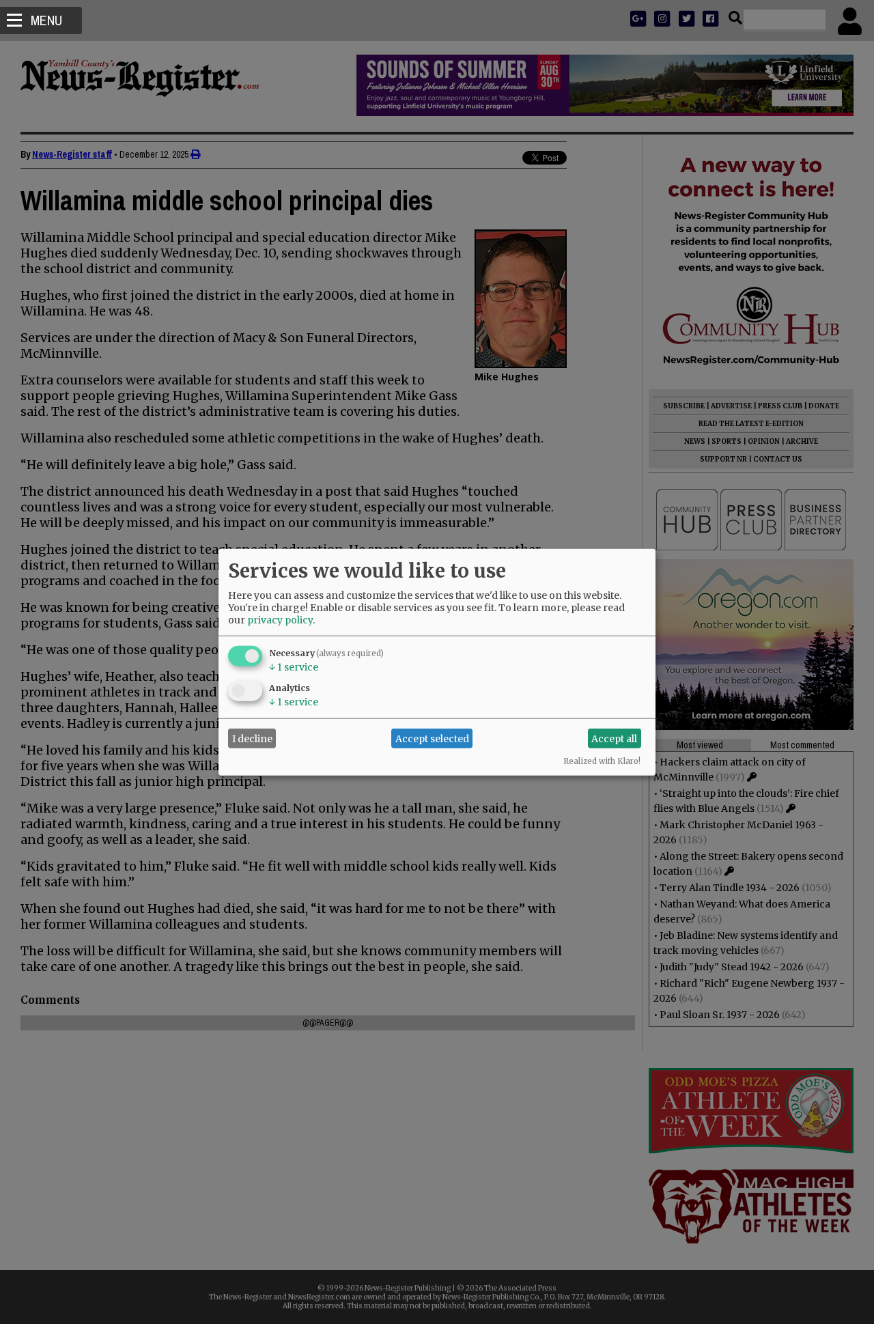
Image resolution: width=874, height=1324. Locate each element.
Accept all (614, 738)
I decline (252, 738)
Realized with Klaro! (601, 761)
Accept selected (432, 738)
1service (293, 667)
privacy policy (280, 620)
